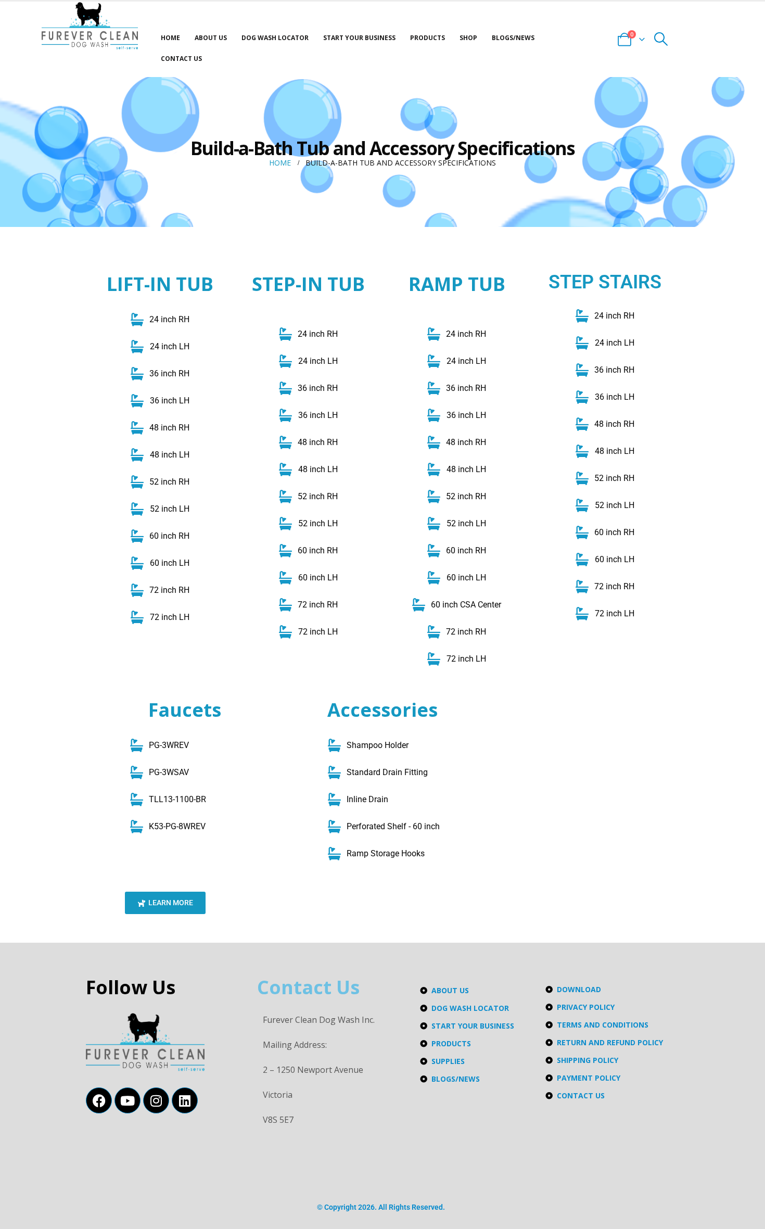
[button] (661, 39)
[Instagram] (156, 1100)
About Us (211, 37)
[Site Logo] (90, 26)
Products (427, 37)
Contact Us (181, 58)
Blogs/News (513, 37)
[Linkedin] (185, 1100)
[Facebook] (99, 1100)
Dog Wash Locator (275, 37)
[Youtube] (127, 1100)
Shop (468, 37)
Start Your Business (359, 37)
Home (170, 37)
